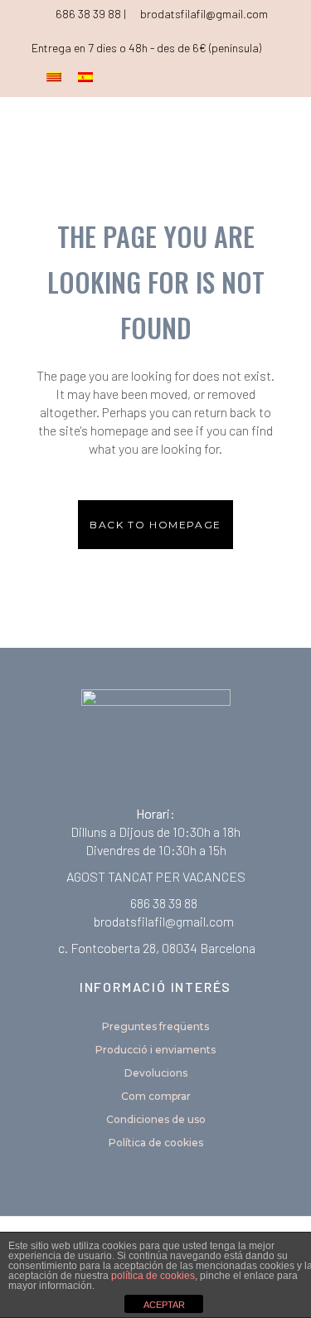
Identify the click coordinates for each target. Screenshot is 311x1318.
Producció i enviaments (155, 1049)
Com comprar (156, 1096)
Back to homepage (155, 524)
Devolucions (155, 1073)
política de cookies (153, 1276)
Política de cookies (156, 1142)
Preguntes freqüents (155, 1026)
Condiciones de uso (156, 1119)
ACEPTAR (164, 1305)
